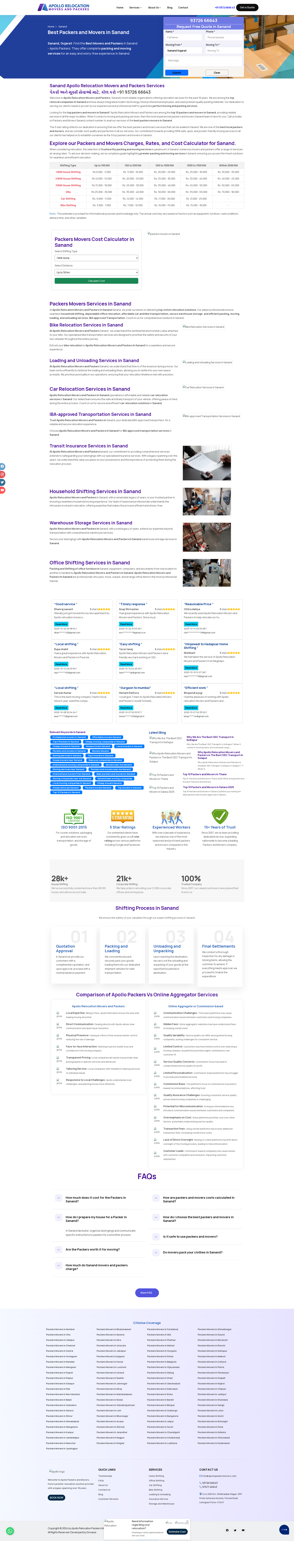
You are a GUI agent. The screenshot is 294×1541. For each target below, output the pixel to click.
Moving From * (174, 45)
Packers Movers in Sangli (211, 1405)
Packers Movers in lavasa (110, 1421)
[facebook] (227, 1530)
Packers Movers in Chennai (60, 1345)
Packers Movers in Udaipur (60, 1340)
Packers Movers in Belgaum (162, 1361)
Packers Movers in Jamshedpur (62, 1437)
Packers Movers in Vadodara (61, 1405)
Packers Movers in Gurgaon (162, 1350)
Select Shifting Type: (66, 251)
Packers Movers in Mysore (110, 1334)
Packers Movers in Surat (160, 1426)
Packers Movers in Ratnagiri (213, 1421)
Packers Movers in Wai (159, 1334)
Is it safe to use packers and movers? (190, 1236)
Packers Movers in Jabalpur (111, 1350)
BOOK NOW (56, 1497)
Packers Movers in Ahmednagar (215, 1329)
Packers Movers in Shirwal (110, 1426)
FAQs (101, 1480)
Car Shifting (155, 1485)
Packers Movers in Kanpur (60, 1432)
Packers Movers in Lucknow (111, 1367)
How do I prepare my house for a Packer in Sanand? (96, 1219)
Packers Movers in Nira (109, 1340)
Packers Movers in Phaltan (161, 1340)
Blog (169, 7)
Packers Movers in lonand (110, 1372)
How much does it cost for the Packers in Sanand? (96, 1199)
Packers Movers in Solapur (60, 1383)
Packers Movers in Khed (160, 1378)
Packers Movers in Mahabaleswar (114, 1394)
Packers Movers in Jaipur (160, 1421)
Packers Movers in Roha (160, 1394)
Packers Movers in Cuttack (212, 1361)
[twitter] (235, 1530)
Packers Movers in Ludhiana (162, 1443)
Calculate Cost (96, 281)
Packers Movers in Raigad (110, 1443)
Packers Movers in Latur (211, 1410)
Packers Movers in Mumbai (60, 1329)
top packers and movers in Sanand (88, 112)
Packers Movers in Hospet (211, 1378)
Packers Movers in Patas (160, 1356)
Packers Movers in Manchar (61, 1443)
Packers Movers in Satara (60, 1410)
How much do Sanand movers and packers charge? (97, 1267)
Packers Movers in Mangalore (62, 1426)
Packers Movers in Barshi (160, 1399)
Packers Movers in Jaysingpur (62, 1448)
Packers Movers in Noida (110, 1399)
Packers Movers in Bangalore (162, 1416)
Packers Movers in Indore (59, 1350)
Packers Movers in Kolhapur (212, 1350)
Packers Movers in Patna (211, 1367)
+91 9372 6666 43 (225, 7)
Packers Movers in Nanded (60, 1361)
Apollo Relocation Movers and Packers (87, 97)
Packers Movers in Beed (59, 1399)
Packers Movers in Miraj (109, 1388)
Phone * (210, 32)
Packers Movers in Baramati (213, 1340)
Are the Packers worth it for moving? (93, 1249)
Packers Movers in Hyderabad (214, 1443)
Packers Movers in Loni (109, 1410)
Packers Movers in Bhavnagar (112, 1416)
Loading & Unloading (160, 1494)
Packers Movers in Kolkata (212, 1432)
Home (120, 7)
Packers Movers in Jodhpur (212, 1394)
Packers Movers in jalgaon (111, 1356)
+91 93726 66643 (134, 92)
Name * (170, 32)
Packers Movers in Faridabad (162, 1329)
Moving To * (213, 45)
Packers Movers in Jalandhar (112, 1432)
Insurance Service (158, 1498)
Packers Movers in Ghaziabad (214, 1437)
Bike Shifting (155, 1489)
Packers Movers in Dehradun (162, 1388)
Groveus (91, 1532)
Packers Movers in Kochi (211, 1416)
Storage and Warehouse (161, 1503)
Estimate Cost (177, 1531)
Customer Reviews (108, 1498)
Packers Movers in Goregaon (61, 1356)
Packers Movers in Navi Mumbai (63, 1394)
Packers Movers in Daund (211, 1334)
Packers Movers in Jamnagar (112, 1383)
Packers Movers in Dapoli (59, 1372)
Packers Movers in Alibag (160, 1372)
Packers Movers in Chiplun (212, 1388)
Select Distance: (64, 265)
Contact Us (104, 1489)
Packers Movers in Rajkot (211, 1383)
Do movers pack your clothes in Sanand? (192, 1252)
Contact (183, 7)
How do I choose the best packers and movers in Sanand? (198, 1219)
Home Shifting (156, 1475)
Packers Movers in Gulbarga (162, 1410)
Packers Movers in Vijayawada (163, 1367)
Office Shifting (156, 1480)
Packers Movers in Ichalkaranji (163, 1437)
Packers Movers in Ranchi (211, 1345)
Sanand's (116, 97)
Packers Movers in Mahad (160, 1345)
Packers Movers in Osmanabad (163, 1383)
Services (134, 7)
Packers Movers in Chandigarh (163, 1432)
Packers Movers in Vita (58, 1334)
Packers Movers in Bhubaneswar (114, 1329)
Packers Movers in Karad (110, 1361)
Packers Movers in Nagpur (110, 1437)
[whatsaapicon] (10, 1531)
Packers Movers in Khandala (213, 1399)
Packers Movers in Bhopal (161, 1405)
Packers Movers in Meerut (212, 1356)
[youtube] (243, 1530)
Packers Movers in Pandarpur (213, 1372)
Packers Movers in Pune (210, 1426)
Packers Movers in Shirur (59, 1416)
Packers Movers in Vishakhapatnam (116, 1405)
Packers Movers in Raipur (59, 1378)
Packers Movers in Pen (58, 1388)
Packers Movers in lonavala (111, 1345)
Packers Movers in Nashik (110, 1378)
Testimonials (105, 1475)
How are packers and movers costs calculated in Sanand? (198, 1199)
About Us (153, 7)
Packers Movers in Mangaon (61, 1367)
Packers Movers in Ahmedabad (62, 1421)
